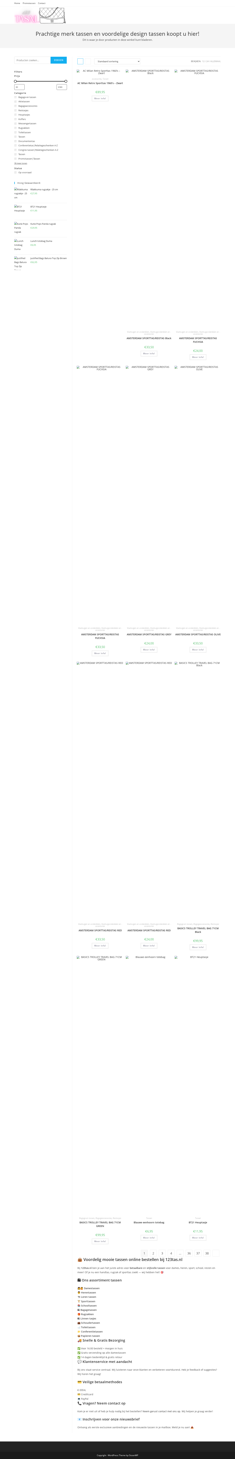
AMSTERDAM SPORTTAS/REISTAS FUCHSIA (198, 340)
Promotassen (29, 3)
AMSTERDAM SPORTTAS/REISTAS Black (149, 338)
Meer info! (100, 98)
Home (17, 3)
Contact (41, 3)
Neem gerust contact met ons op (161, 1411)
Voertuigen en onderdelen (138, 331)
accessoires (97, 78)
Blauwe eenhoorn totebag (149, 1222)
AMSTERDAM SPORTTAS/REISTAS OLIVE (198, 634)
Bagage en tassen (184, 924)
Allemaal (215, 61)
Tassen (106, 78)
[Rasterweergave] (80, 61)
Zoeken (58, 60)
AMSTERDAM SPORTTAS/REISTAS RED (100, 930)
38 (207, 1253)
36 (189, 1253)
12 (203, 61)
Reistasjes (215, 924)
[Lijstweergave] (88, 61)
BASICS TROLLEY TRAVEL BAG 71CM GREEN (100, 1224)
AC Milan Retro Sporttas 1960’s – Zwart (100, 83)
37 (198, 1253)
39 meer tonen (20, 163)
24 (207, 61)
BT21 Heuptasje (198, 1222)
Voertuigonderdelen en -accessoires (157, 332)
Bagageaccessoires (201, 924)
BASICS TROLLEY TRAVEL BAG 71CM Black (198, 930)
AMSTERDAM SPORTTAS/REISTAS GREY (149, 634)
